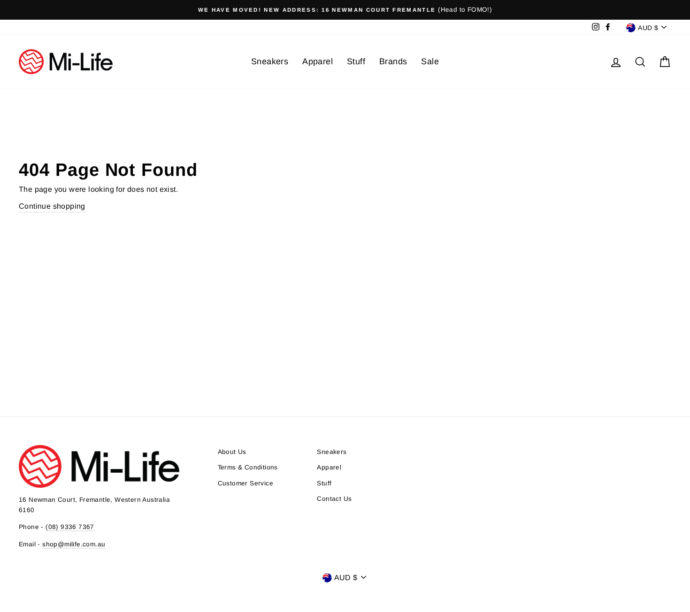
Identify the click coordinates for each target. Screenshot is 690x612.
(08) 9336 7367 (70, 526)
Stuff (356, 61)
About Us (232, 451)
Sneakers (269, 61)
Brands (393, 61)
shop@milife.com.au (73, 544)
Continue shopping (52, 206)
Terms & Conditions (248, 467)
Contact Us (334, 498)
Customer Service (245, 483)
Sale (430, 61)
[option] (345, 10)
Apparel (317, 61)
